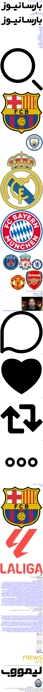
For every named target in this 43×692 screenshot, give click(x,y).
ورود (42, 46)
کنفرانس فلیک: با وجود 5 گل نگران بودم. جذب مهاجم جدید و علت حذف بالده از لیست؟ (24, 587)
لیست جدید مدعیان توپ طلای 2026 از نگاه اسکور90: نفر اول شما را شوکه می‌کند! (15, 621)
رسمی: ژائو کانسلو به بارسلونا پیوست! (36, 627)
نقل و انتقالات (40, 38)
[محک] (39, 652)
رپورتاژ (41, 45)
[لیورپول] (25, 269)
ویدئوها (41, 33)
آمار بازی (36, 14)
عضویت (39, 46)
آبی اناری (36, 293)
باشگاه (41, 30)
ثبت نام (41, 678)
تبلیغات (41, 40)
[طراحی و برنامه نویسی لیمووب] (21, 677)
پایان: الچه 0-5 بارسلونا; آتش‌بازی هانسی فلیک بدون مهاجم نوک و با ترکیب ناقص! (19, 594)
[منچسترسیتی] (34, 150)
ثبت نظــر (40, 612)
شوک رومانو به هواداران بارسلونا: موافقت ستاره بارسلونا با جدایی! (23, 624)
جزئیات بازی (40, 579)
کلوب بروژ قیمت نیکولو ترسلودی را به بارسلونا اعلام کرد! (26, 597)
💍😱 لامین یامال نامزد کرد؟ (26, 584)
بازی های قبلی (40, 37)
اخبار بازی (41, 14)
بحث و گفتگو (32, 14)
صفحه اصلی (40, 26)
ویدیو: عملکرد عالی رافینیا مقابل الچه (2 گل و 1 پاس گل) (24, 586)
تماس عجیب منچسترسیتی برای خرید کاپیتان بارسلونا (25, 588)
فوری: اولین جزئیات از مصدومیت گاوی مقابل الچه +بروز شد (18, 589)
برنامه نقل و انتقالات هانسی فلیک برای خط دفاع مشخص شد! (29, 596)
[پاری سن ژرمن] (11, 269)
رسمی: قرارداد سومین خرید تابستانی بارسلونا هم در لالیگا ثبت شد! (23, 631)
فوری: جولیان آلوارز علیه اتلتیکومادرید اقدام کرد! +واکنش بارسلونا (26, 628)
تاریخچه (41, 31)
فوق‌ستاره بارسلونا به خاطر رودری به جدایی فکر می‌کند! (28, 616)
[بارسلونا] (21, 133)
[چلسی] (37, 269)
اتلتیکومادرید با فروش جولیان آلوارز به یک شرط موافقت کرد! (12, 622)
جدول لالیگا (41, 34)
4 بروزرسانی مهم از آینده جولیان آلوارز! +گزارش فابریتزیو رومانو (31, 590)
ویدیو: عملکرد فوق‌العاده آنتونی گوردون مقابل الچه (16, 592)
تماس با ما (41, 42)
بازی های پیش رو (40, 36)
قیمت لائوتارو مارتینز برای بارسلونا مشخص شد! (23, 625)
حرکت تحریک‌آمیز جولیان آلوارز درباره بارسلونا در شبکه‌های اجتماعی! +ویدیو (29, 582)
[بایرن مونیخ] (21, 252)
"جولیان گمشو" (9, 631)
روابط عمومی (40, 39)
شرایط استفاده (40, 43)
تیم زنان (41, 29)
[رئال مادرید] (21, 209)
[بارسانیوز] (21, 11)
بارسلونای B (40, 28)
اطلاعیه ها (41, 44)
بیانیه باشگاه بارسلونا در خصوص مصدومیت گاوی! (12, 584)
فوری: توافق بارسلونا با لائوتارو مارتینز (30, 617)
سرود (42, 32)
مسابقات (41, 35)
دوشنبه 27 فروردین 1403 (38, 294)
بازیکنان (41, 27)
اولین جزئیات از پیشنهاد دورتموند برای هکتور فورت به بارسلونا (23, 583)
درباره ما (41, 41)
